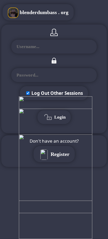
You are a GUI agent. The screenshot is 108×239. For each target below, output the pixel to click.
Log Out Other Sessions (57, 93)
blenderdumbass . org (43, 12)
